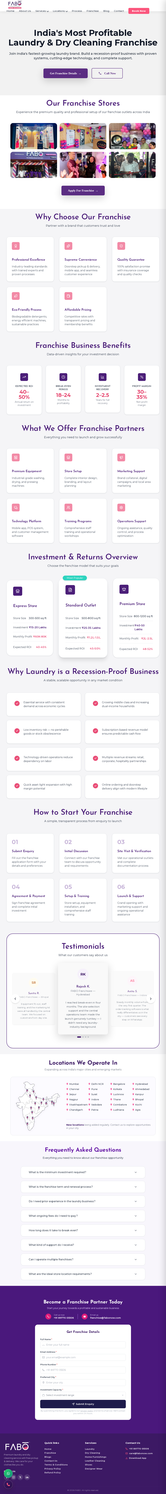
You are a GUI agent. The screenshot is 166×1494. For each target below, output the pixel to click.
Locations (59, 10)
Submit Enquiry (85, 1404)
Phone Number (48, 1364)
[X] (20, 1477)
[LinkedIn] (27, 1477)
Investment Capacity (51, 1390)
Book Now (139, 10)
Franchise (93, 10)
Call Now (110, 73)
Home (10, 10)
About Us (25, 10)
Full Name (46, 1339)
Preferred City (48, 1377)
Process (77, 10)
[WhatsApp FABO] (8, 1473)
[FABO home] (15, 4)
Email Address (48, 1352)
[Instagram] (13, 1477)
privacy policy (86, 1411)
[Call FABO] (8, 1484)
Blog (106, 10)
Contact (119, 10)
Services (41, 10)
